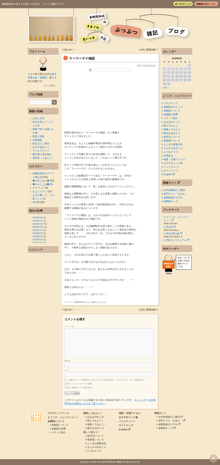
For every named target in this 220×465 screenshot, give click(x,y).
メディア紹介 (171, 118)
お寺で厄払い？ (40, 147)
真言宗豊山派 (172, 233)
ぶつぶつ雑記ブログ (32, 4)
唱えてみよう (171, 125)
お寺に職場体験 (147, 49)
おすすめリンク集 (173, 163)
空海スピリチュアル (176, 240)
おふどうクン (39, 191)
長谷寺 (169, 227)
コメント (69, 326)
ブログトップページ (58, 413)
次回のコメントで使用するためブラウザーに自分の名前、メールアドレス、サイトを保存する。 (107, 380)
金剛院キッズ (171, 201)
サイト (67, 370)
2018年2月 (37, 242)
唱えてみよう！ (95, 420)
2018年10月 (38, 227)
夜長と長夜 (38, 136)
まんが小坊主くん (173, 148)
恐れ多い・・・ (72, 49)
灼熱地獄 (37, 140)
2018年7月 (37, 230)
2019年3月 (37, 217)
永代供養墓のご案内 (174, 190)
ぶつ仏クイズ (171, 152)
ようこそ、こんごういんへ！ (63, 417)
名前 (67, 361)
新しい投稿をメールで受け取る (79, 388)
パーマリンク (101, 302)
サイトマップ (171, 170)
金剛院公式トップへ (206, 4)
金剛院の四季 (171, 114)
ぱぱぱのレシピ (172, 122)
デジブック (38, 188)
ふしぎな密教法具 (173, 144)
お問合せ (168, 155)
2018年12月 (38, 224)
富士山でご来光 (40, 143)
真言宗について (172, 137)
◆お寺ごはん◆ (40, 180)
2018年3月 (37, 239)
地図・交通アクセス (174, 159)
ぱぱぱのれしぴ (95, 417)
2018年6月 (37, 233)
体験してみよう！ (96, 424)
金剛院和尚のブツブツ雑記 (85, 302)
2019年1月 (37, 220)
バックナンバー (172, 167)
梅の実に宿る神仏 (42, 154)
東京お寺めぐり (172, 133)
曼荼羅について (172, 140)
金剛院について (172, 110)
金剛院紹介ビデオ (173, 197)
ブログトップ (184, 4)
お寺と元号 (38, 118)
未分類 (36, 202)
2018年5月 (37, 236)
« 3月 (164, 87)
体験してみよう (172, 129)
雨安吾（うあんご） (43, 158)
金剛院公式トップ (173, 107)
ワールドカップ (40, 150)
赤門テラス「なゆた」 (176, 194)
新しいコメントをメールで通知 (79, 384)
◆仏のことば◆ (40, 184)
